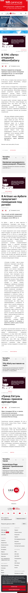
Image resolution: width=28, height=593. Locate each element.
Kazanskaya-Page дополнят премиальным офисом (13, 466)
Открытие (24, 50)
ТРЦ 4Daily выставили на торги (13, 364)
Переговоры (8, 191)
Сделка (10, 391)
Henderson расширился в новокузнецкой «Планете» (14, 163)
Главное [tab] (5, 29)
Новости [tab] (14, 29)
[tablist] (14, 29)
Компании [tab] (23, 29)
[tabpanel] (14, 268)
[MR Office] (14, 5)
